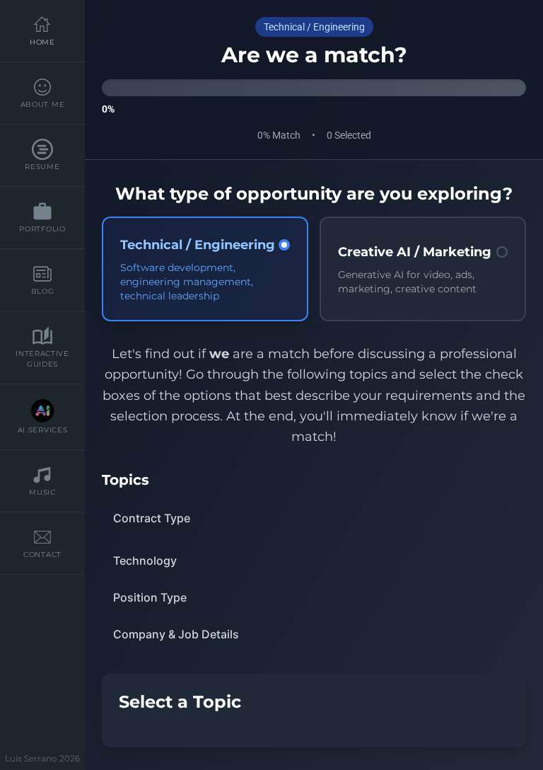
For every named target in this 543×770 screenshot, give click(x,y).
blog (42, 291)
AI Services (43, 430)
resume (42, 166)
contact (42, 554)
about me (43, 104)
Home (42, 42)
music (42, 492)
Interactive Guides (42, 359)
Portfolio (42, 229)
